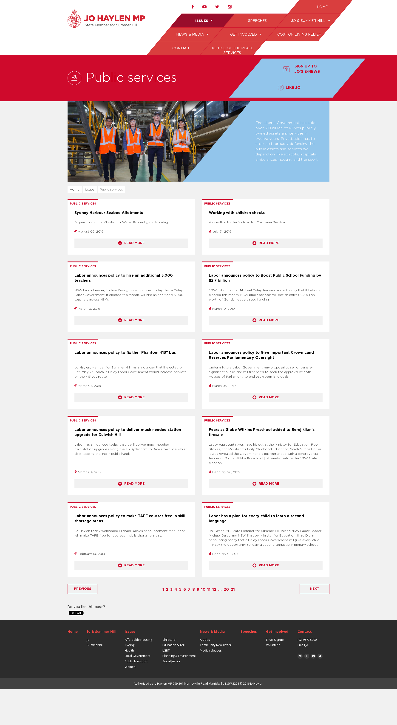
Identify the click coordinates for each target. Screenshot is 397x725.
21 (233, 589)
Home (322, 7)
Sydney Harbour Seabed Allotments (108, 213)
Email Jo (303, 645)
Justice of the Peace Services (232, 51)
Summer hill (95, 645)
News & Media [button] (190, 34)
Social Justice (171, 661)
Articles (205, 640)
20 (226, 589)
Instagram (300, 656)
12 (214, 589)
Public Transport (136, 661)
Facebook (306, 656)
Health (129, 650)
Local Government (137, 656)
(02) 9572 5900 (307, 640)
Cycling (129, 645)
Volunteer (273, 645)
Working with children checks (237, 213)
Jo (88, 640)
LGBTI (166, 650)
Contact (180, 48)
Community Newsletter (215, 645)
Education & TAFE (174, 645)
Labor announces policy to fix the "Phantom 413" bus (125, 352)
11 (208, 589)
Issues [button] (202, 20)
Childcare (169, 640)
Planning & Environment (179, 656)
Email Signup (275, 640)
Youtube (313, 656)
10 (203, 589)
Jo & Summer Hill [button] (308, 20)
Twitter (320, 656)
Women (130, 667)
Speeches (257, 20)
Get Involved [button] (244, 34)
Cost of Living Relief (299, 34)
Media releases (211, 650)
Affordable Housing (138, 640)
